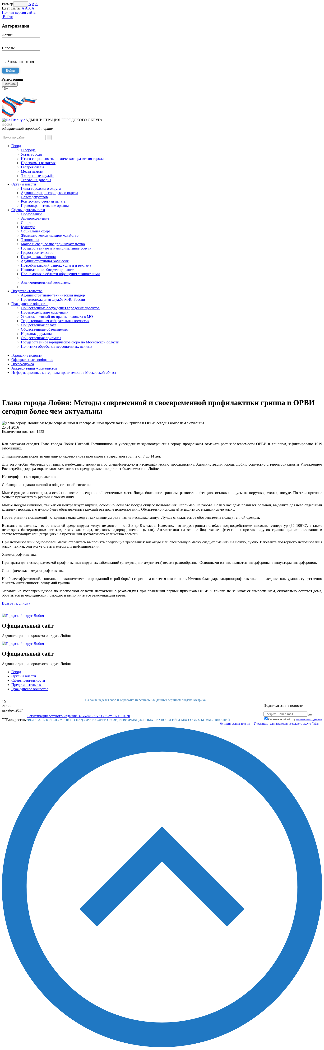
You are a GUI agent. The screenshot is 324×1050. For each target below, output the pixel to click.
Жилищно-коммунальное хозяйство (50, 235)
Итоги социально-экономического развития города (62, 159)
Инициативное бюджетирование (47, 270)
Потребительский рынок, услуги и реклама (56, 265)
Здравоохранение (35, 218)
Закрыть (10, 84)
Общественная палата (38, 325)
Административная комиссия (45, 261)
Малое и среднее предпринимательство (53, 244)
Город (16, 146)
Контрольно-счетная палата (43, 201)
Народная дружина (36, 334)
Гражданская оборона (38, 257)
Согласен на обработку (295, 719)
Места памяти (32, 171)
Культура (28, 227)
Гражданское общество (29, 304)
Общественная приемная (41, 338)
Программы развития (38, 163)
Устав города (31, 154)
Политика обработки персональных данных (56, 346)
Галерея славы (32, 167)
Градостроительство (37, 252)
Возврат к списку (16, 603)
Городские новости (26, 355)
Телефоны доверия (36, 180)
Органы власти (23, 184)
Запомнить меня (21, 62)
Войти (7, 17)
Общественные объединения (44, 329)
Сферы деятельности (28, 210)
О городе (28, 150)
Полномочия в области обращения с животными (60, 274)
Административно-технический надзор (53, 295)
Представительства (26, 291)
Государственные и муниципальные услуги (56, 248)
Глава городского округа (41, 188)
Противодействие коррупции (45, 312)
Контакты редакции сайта (235, 723)
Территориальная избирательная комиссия (55, 321)
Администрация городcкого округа (49, 193)
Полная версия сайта (19, 12)
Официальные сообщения (32, 360)
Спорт (26, 223)
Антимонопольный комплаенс (45, 282)
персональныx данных (309, 719)
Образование (31, 214)
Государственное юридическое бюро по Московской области (70, 342)
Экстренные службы (37, 176)
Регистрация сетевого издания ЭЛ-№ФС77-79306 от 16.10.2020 (78, 716)
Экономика (30, 240)
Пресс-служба (22, 364)
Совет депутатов (34, 197)
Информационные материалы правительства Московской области (65, 372)
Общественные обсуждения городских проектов (60, 308)
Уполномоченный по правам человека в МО (57, 317)
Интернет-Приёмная (18, 93)
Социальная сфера (36, 231)
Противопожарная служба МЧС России (53, 299)
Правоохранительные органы (45, 206)
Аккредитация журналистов (34, 368)
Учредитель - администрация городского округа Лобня (287, 723)
